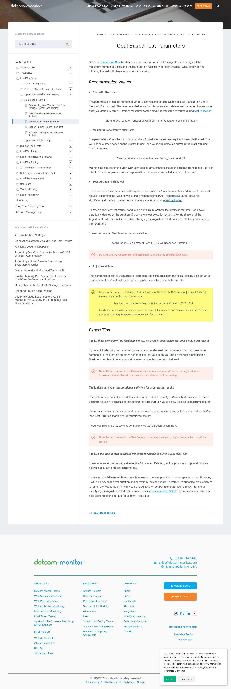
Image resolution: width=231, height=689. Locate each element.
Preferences (186, 679)
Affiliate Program (92, 590)
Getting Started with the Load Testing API (39, 270)
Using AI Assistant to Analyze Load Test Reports (43, 241)
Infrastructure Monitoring (47, 611)
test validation (202, 111)
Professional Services (95, 601)
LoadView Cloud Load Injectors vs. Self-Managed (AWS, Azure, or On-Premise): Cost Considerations (41, 300)
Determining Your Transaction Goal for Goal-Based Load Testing (47, 106)
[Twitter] (182, 613)
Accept (169, 679)
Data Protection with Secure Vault (38, 173)
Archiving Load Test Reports (31, 246)
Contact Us (130, 601)
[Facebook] (176, 613)
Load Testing (23, 61)
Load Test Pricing (29, 162)
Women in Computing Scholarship (95, 633)
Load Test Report (29, 151)
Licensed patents (127, 682)
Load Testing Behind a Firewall (36, 156)
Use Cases (25, 183)
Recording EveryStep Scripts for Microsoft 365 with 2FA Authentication (42, 254)
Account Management (28, 212)
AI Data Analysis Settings (30, 235)
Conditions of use (109, 682)
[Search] (67, 44)
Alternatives (89, 611)
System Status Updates (96, 606)
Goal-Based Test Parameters (44, 121)
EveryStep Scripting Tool (29, 206)
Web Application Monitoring (49, 606)
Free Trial (203, 6)
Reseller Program (92, 596)
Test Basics (26, 72)
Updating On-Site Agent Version (33, 291)
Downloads (143, 6)
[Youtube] (195, 613)
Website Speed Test (45, 638)
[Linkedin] (188, 613)
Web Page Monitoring (46, 601)
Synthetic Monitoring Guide (98, 626)
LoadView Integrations (32, 178)
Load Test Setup (28, 78)
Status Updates (182, 6)
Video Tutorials (122, 6)
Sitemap (141, 682)
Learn (86, 616)
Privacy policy (93, 682)
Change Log (161, 6)
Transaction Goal (110, 62)
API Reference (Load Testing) (35, 167)
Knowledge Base (97, 6)
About (127, 590)
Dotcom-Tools (185, 639)
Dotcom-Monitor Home (47, 590)
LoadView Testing (183, 634)
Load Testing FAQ (29, 194)
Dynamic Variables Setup (38, 140)
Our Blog (128, 631)
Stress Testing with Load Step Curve (43, 89)
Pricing (127, 596)
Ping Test (39, 648)
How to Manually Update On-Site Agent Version (43, 285)
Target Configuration (35, 83)
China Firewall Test (44, 643)
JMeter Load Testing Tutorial (98, 621)
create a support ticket (162, 491)
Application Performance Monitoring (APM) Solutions (54, 623)
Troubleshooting (28, 189)
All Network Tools (43, 653)
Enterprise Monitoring (135, 621)
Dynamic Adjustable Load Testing (42, 94)
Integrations (130, 611)
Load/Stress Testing (45, 616)
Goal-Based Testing (104, 513)
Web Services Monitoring (48, 596)
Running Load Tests (30, 146)
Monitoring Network (134, 616)
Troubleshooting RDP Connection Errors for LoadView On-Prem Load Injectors (40, 278)
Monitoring (21, 200)
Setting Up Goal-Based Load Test (46, 127)
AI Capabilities (27, 67)
